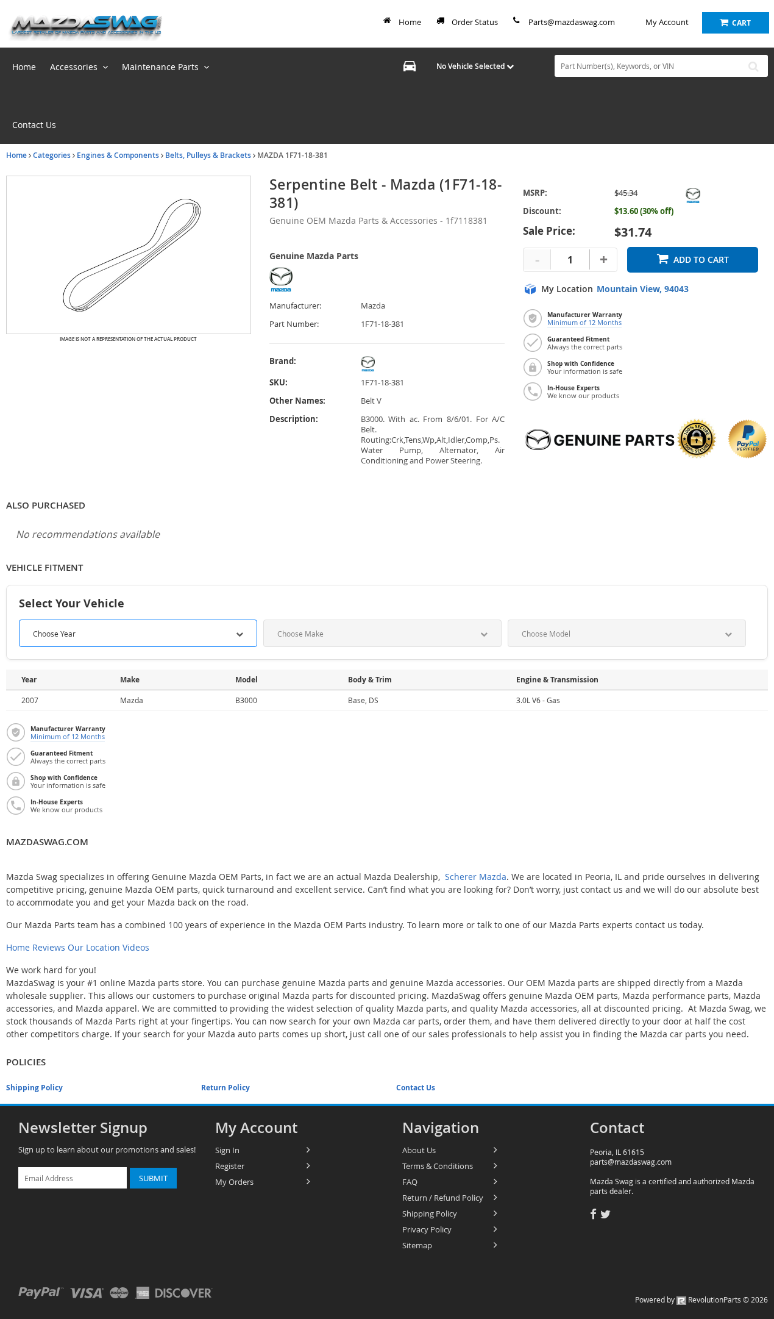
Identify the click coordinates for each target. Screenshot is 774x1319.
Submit (153, 1178)
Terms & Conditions (437, 1165)
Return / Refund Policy (442, 1197)
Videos (135, 947)
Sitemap (417, 1245)
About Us (419, 1150)
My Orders (234, 1181)
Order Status (475, 21)
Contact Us (415, 1087)
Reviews (48, 947)
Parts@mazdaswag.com (571, 21)
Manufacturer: (295, 306)
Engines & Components (118, 155)
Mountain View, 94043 (643, 289)
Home (410, 21)
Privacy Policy (427, 1229)
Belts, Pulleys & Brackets (208, 155)
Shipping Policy (34, 1087)
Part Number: (294, 324)
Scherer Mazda (475, 876)
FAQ (409, 1181)
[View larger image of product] (128, 255)
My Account (667, 21)
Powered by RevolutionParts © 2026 (701, 1299)
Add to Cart (701, 259)
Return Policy (225, 1087)
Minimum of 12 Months (584, 322)
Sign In (227, 1150)
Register (229, 1165)
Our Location (94, 947)
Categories (52, 155)
